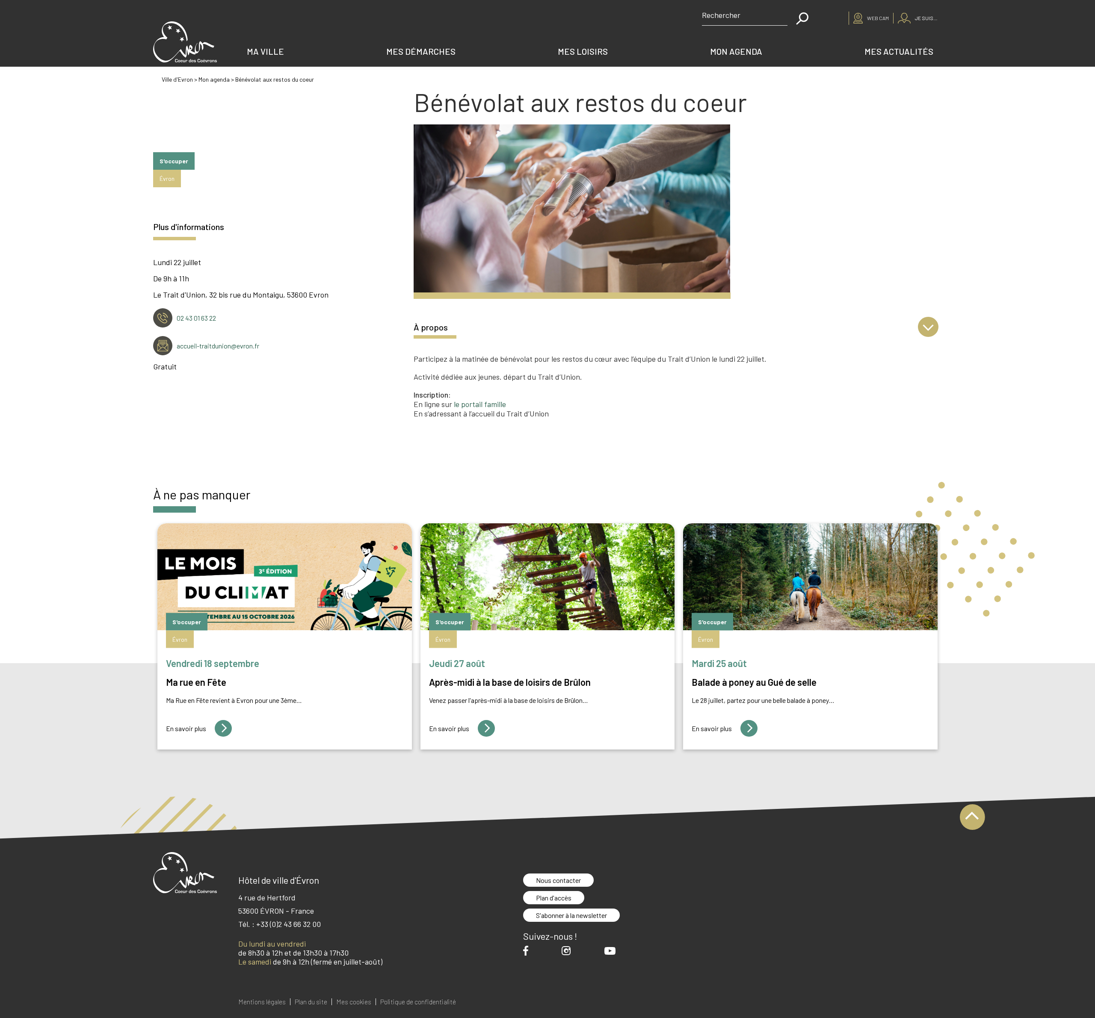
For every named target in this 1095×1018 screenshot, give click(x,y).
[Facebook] (528, 951)
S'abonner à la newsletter (571, 915)
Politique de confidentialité (418, 1001)
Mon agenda (736, 51)
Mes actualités (898, 51)
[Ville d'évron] (184, 41)
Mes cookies (353, 1001)
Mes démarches (421, 51)
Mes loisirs (583, 51)
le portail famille (480, 404)
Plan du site (311, 1001)
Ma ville (265, 51)
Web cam (878, 18)
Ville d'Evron (177, 79)
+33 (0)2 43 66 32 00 (288, 924)
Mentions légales (262, 1001)
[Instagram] (568, 950)
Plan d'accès (553, 898)
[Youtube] (612, 951)
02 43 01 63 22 (196, 318)
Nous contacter (558, 880)
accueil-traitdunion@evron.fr (218, 346)
